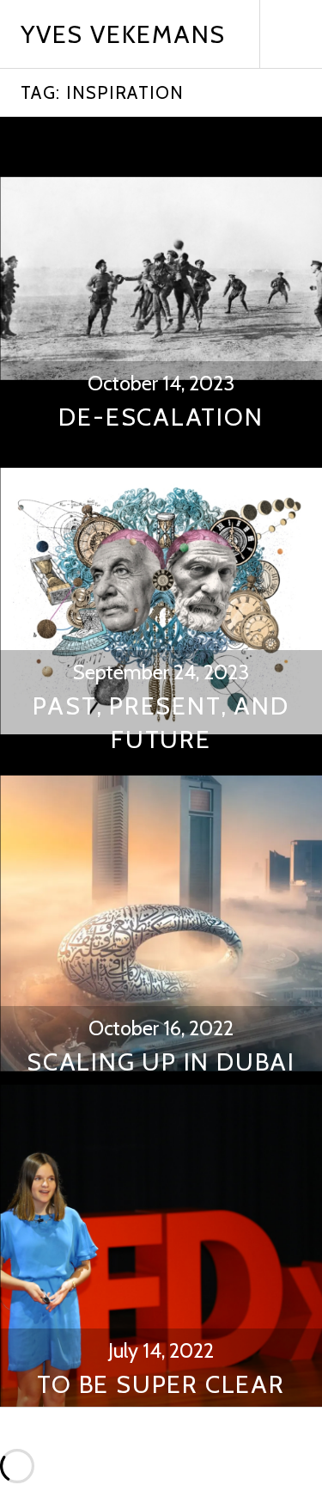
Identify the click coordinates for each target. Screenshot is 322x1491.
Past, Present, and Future (161, 722)
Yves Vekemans (123, 34)
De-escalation (160, 417)
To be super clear (160, 1384)
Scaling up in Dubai (161, 1061)
